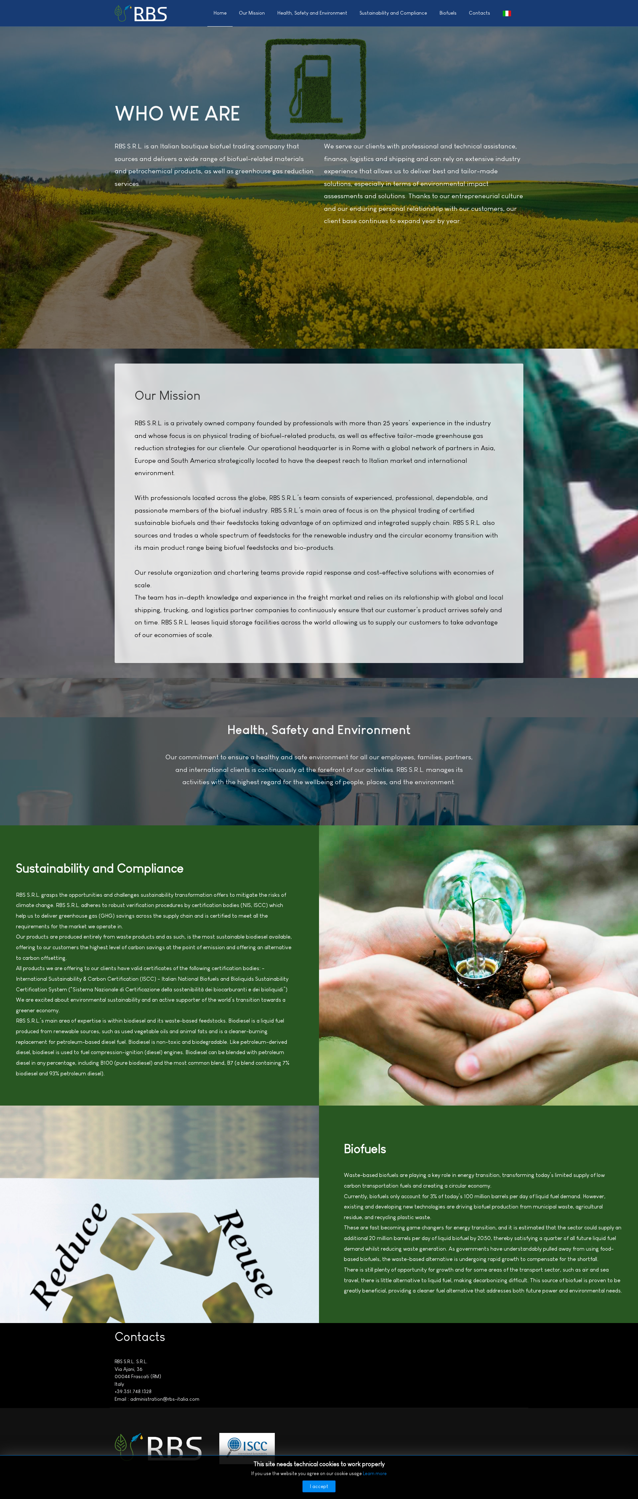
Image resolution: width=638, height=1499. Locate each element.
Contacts (479, 13)
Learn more (375, 1473)
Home (220, 13)
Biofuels (448, 13)
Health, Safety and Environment (312, 13)
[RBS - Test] (141, 13)
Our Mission (252, 13)
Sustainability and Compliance (393, 13)
